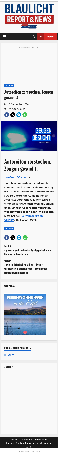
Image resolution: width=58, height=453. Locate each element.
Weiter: (26, 266)
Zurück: (28, 250)
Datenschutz (26, 439)
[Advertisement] (29, 402)
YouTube (50, 36)
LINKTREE (9, 355)
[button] (4, 36)
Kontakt (13, 439)
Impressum (41, 439)
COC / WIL (9, 85)
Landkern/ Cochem (16, 177)
